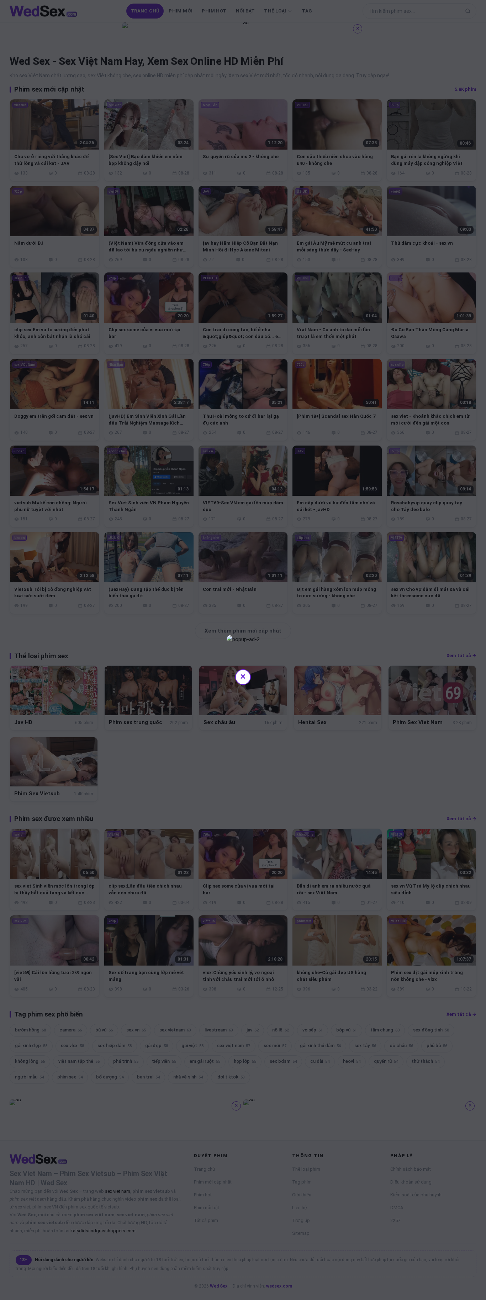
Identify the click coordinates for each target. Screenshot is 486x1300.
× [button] (243, 676)
